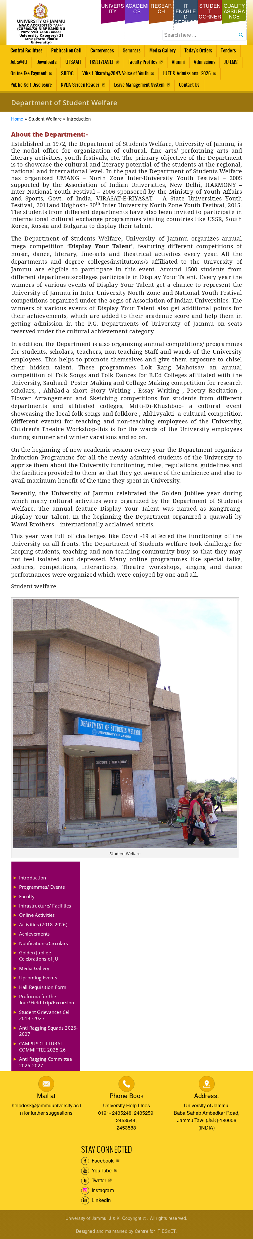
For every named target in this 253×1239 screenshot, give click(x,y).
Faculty (27, 896)
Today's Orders (198, 50)
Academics (137, 8)
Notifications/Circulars (43, 943)
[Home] (41, 13)
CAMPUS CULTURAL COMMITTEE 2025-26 (42, 1046)
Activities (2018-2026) (43, 924)
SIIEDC (67, 73)
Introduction (32, 878)
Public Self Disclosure (31, 85)
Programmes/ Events (42, 887)
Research (161, 8)
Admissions (202, 64)
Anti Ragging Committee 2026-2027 (45, 1062)
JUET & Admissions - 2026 (187, 73)
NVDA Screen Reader (80, 85)
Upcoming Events (38, 977)
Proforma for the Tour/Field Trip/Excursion (46, 999)
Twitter (98, 1180)
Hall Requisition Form (43, 987)
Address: (206, 1095)
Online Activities (37, 915)
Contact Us (189, 85)
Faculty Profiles (142, 62)
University (112, 8)
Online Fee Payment (28, 73)
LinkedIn (100, 1200)
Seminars (131, 50)
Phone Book (126, 1095)
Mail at (46, 1095)
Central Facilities (24, 52)
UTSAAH (71, 64)
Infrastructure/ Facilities (45, 906)
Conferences (100, 52)
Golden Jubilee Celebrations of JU (38, 955)
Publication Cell (66, 50)
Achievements (34, 934)
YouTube (101, 1170)
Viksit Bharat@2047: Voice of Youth (115, 73)
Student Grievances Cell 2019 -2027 (45, 1015)
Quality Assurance (234, 11)
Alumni (178, 62)
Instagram (102, 1190)
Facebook (102, 1160)
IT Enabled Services (185, 16)
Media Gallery (160, 52)
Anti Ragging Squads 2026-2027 (48, 1031)
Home (17, 118)
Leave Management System (139, 85)
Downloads (46, 62)
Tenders (228, 50)
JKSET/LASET (102, 62)
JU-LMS (231, 62)
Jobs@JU (16, 64)
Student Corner (210, 11)
